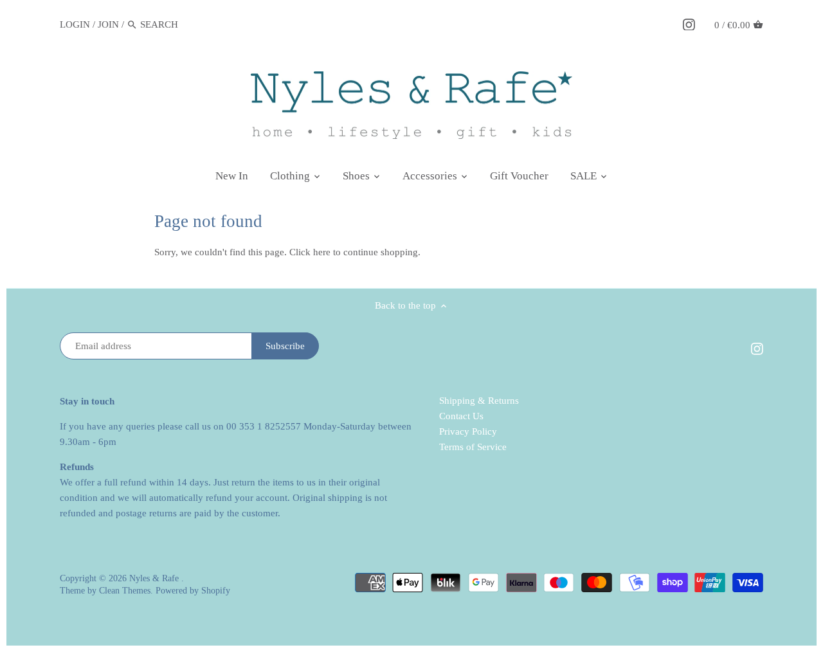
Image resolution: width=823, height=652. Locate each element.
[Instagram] (689, 24)
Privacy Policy (468, 431)
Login (75, 24)
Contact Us (461, 416)
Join (108, 24)
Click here (309, 252)
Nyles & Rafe (155, 578)
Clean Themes (124, 590)
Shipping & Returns (479, 400)
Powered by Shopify (193, 590)
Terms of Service (473, 447)
